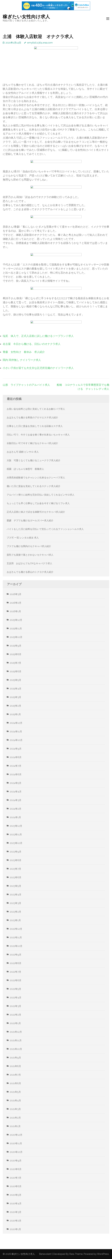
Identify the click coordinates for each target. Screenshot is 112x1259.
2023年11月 (16, 834)
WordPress (103, 1254)
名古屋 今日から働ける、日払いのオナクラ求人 (32, 343)
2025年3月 (15, 697)
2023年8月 (15, 860)
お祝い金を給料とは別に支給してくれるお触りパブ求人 (36, 409)
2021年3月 (15, 1109)
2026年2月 (15, 602)
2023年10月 (16, 843)
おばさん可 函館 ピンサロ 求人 (23, 451)
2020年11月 (16, 1143)
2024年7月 (15, 765)
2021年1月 (15, 1126)
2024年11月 (16, 731)
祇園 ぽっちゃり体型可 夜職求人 (25, 469)
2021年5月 (15, 1092)
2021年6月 (15, 1083)
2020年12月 (16, 1134)
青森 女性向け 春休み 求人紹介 (24, 351)
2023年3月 (15, 903)
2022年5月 (15, 989)
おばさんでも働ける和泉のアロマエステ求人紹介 (32, 417)
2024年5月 (15, 783)
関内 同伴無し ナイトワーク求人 (22, 359)
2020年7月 (15, 1177)
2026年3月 (15, 594)
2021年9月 (15, 1057)
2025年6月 (15, 671)
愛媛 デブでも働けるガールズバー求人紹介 (30, 520)
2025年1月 (15, 714)
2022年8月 (15, 963)
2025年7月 (15, 662)
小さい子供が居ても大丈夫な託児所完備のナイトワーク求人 (38, 367)
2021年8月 (15, 1066)
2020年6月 (15, 1186)
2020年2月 (15, 1220)
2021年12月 (16, 1032)
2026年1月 (15, 611)
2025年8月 (15, 654)
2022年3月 (15, 1006)
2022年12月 (16, 929)
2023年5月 (15, 886)
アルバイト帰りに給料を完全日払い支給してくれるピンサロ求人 (40, 494)
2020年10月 (16, 1152)
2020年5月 (15, 1195)
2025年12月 (16, 620)
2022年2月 (15, 1014)
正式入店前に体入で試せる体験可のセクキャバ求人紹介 (36, 512)
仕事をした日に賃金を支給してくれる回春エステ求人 (35, 426)
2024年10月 (16, 740)
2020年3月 (15, 1212)
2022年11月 (16, 937)
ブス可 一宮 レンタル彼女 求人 (23, 537)
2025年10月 (16, 637)
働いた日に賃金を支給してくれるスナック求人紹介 (33, 486)
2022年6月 (15, 980)
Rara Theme (76, 1254)
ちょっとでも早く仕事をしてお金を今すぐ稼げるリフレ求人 (38, 503)
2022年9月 (15, 954)
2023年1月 (15, 920)
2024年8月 (15, 757)
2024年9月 (15, 748)
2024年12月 (16, 723)
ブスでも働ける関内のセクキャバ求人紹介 (29, 546)
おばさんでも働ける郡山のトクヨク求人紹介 (30, 572)
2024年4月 (15, 791)
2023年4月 (15, 894)
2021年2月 (15, 1117)
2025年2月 (15, 705)
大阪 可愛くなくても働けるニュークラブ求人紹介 (33, 460)
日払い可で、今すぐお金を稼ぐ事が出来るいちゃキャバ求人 (38, 434)
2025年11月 (16, 628)
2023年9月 (15, 851)
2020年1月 (15, 1229)
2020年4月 (15, 1203)
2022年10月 (16, 946)
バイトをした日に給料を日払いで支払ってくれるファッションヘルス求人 (45, 529)
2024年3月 (15, 800)
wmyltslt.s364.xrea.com (40, 42)
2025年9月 (15, 645)
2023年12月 (16, 826)
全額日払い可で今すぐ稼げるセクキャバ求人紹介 (32, 443)
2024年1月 (15, 817)
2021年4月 (15, 1100)
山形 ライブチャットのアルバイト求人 (26, 384)
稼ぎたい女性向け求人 (26, 16)
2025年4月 (15, 688)
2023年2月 (15, 911)
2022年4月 (15, 997)
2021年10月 (16, 1049)
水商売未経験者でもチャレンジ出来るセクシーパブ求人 (36, 477)
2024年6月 (15, 774)
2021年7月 (15, 1074)
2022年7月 (15, 971)
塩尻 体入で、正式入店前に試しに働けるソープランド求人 (38, 335)
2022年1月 (15, 1023)
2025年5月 (15, 680)
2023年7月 (15, 868)
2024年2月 (15, 808)
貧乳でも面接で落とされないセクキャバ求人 (30, 554)
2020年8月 (15, 1169)
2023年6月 (15, 877)
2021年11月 (16, 1040)
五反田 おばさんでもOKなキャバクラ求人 (29, 563)
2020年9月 (15, 1160)
